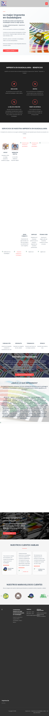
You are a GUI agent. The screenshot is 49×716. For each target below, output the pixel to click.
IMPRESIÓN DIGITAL (15, 153)
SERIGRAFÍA (18, 343)
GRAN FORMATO (24, 235)
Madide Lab (25, 571)
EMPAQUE (34, 234)
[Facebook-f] (4, 703)
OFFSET (5, 152)
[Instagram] (2, 703)
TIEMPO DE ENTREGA (35, 107)
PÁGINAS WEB (44, 234)
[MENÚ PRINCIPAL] (46, 3)
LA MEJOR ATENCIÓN (14, 107)
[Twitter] (3, 703)
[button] (10, 50)
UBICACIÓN (14, 89)
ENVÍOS (35, 89)
